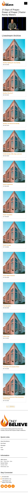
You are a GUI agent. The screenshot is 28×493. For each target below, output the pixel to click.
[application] (14, 24)
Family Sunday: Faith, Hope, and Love (12, 154)
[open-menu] (25, 3)
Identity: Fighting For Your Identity (11, 62)
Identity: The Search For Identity (11, 123)
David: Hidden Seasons (9, 275)
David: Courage (7, 245)
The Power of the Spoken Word (11, 366)
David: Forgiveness (8, 184)
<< (7, 406)
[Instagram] (13, 486)
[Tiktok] (9, 486)
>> (14, 406)
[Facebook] (2, 486)
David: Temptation (7, 214)
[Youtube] (5, 486)
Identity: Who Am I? (8, 93)
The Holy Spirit (6, 306)
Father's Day (6, 336)
